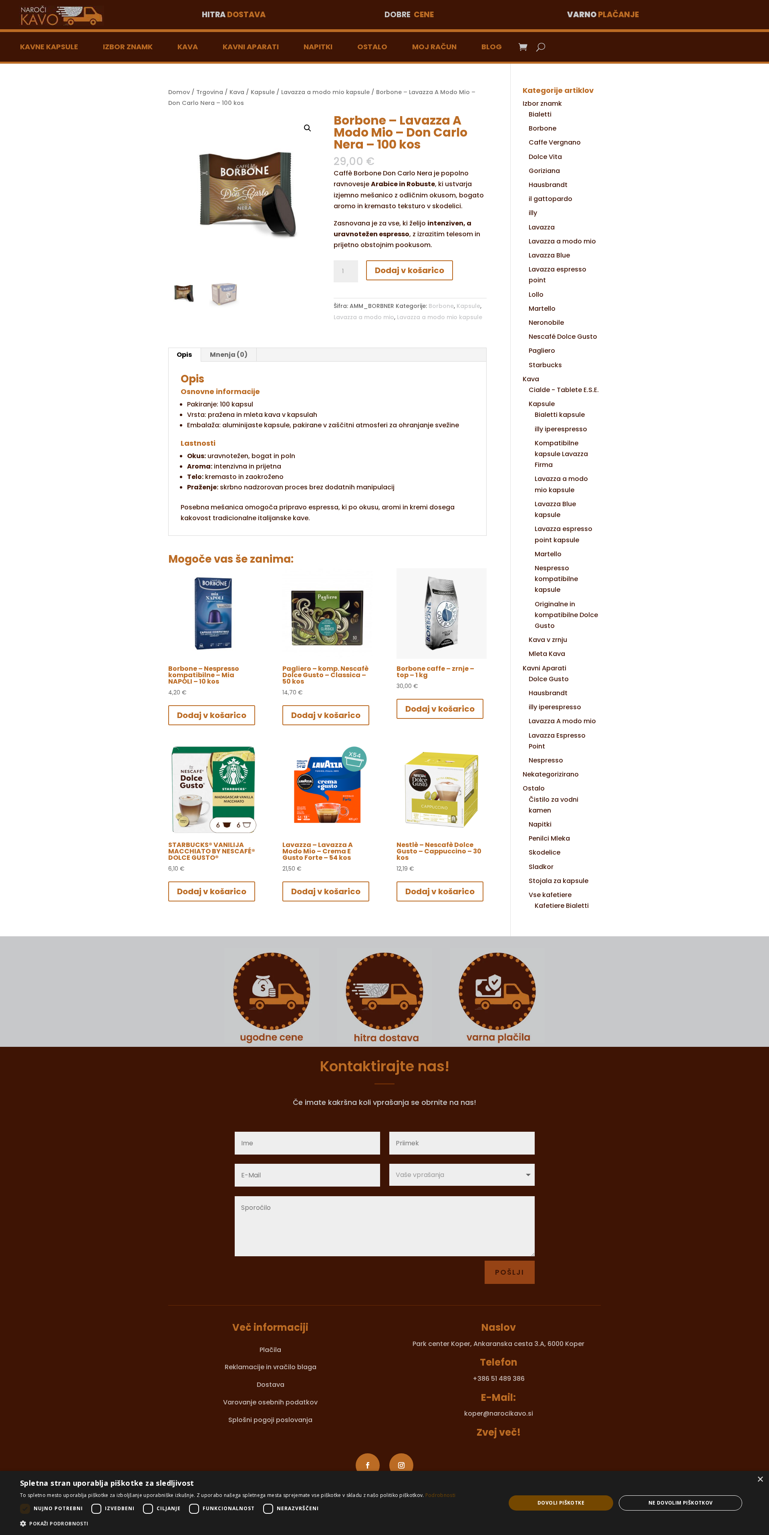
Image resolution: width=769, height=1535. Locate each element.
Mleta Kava (547, 653)
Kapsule (263, 92)
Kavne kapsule (49, 47)
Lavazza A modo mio (562, 721)
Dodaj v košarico (409, 270)
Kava (187, 47)
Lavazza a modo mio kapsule (325, 92)
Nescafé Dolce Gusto (563, 336)
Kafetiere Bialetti (562, 905)
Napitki (318, 47)
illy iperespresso (561, 429)
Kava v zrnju (548, 639)
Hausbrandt (548, 184)
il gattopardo (550, 198)
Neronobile (546, 322)
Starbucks (545, 365)
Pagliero (542, 350)
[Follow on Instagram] (401, 1465)
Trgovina (209, 92)
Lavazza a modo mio (364, 317)
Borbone (441, 306)
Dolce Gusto (549, 679)
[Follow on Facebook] (368, 1465)
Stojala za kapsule (558, 880)
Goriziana (544, 170)
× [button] (760, 1480)
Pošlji (509, 1272)
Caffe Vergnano (555, 142)
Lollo (536, 294)
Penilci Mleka (549, 838)
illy (533, 212)
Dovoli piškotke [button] (560, 1502)
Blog (491, 47)
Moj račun (434, 47)
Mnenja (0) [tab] (229, 354)
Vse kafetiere (550, 894)
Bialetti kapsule (560, 414)
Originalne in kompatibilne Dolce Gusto (566, 615)
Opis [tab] (184, 354)
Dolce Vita (545, 156)
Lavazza (542, 227)
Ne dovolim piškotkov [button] (680, 1502)
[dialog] (384, 1503)
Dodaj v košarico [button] (211, 715)
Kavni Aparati (251, 47)
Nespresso (546, 760)
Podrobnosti (440, 1495)
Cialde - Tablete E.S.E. (564, 389)
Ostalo (372, 47)
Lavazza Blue (549, 255)
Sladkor (541, 866)
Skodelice (544, 852)
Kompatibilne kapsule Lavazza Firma (561, 454)
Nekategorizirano (551, 774)
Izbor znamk (128, 47)
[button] (307, 128)
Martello (542, 308)
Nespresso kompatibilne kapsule (556, 578)
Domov (179, 92)
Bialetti (540, 114)
